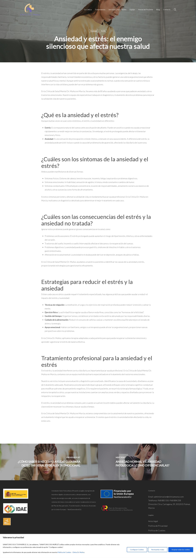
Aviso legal (153, 521)
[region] (98, 546)
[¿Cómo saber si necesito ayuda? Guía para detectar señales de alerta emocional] (49, 462)
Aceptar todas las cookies (181, 550)
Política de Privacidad (157, 526)
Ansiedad (93, 31)
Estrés (103, 31)
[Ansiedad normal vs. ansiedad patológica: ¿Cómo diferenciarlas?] (147, 462)
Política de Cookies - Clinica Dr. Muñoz (71, 552)
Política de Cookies (156, 530)
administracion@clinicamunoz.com (169, 496)
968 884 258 (175, 500)
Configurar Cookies (137, 550)
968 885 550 (163, 500)
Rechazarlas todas (157, 550)
